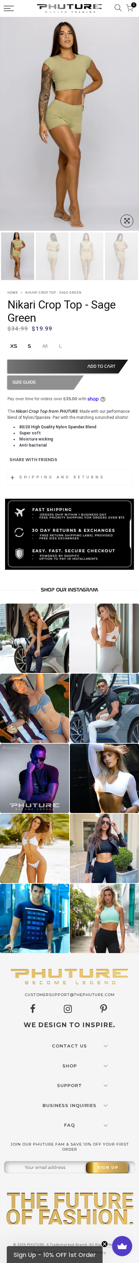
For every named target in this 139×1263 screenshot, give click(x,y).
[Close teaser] (104, 1244)
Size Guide (24, 382)
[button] (55, 1254)
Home (12, 292)
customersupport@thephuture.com (70, 994)
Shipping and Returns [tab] (62, 477)
